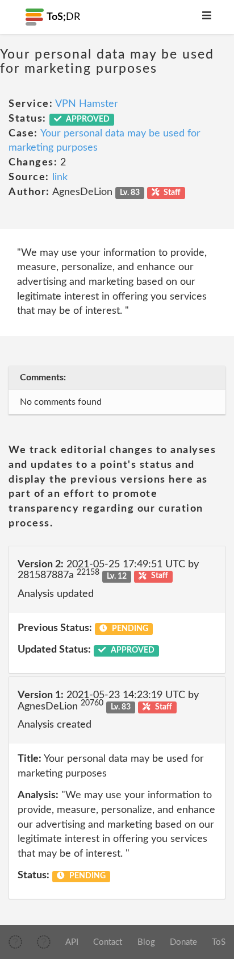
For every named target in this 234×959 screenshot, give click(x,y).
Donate (183, 942)
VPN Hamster (86, 104)
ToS (218, 942)
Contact (107, 942)
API (71, 942)
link (60, 177)
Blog (146, 942)
